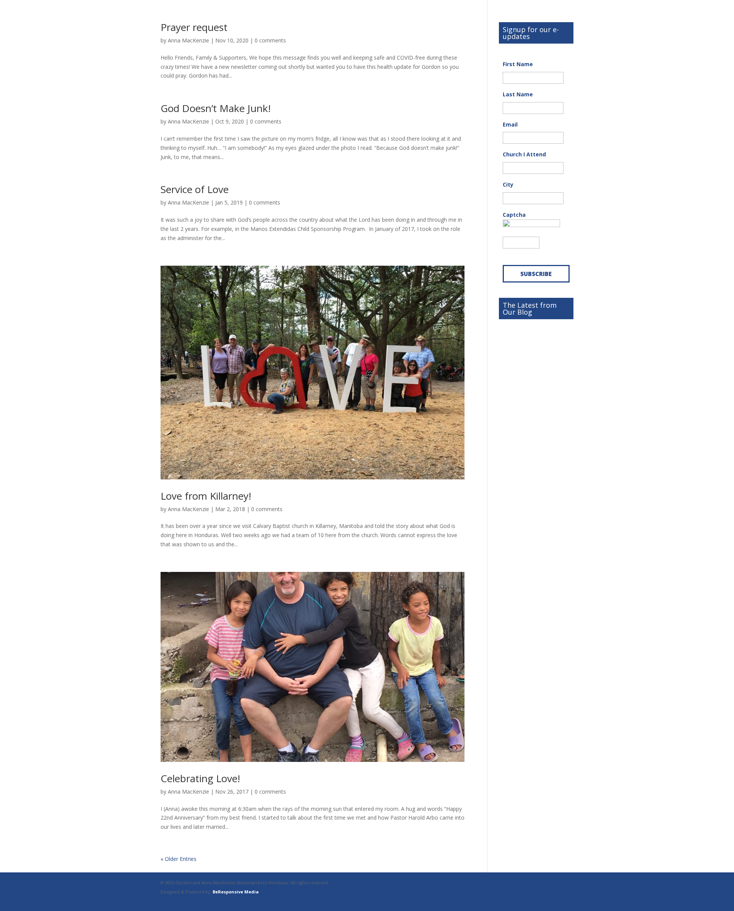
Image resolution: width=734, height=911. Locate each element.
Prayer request (194, 27)
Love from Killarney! (206, 496)
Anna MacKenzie (188, 40)
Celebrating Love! (200, 778)
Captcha (514, 214)
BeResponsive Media (236, 892)
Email (510, 124)
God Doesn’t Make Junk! (216, 108)
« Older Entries (178, 858)
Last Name (518, 94)
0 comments (270, 40)
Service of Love (195, 189)
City (508, 184)
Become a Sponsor (526, 327)
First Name (518, 64)
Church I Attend (524, 154)
